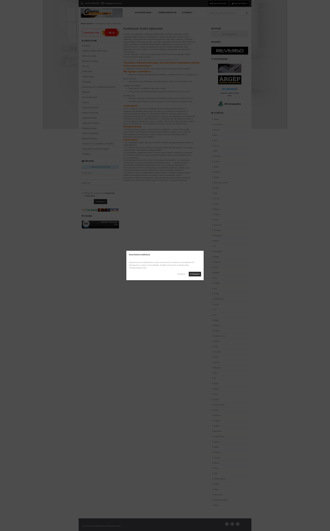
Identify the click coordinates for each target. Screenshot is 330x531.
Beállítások (181, 274)
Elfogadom (196, 274)
